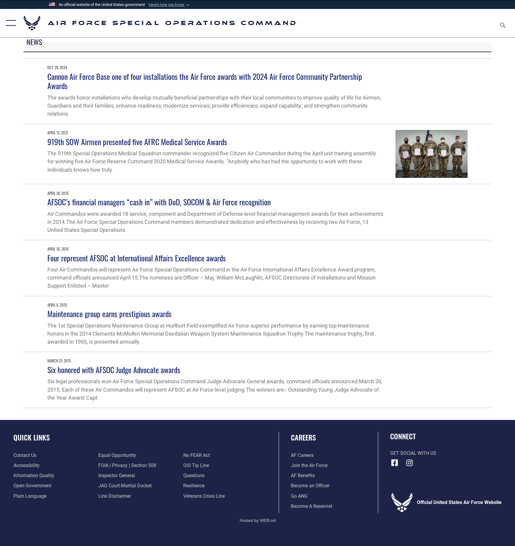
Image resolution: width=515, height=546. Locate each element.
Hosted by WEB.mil (258, 520)
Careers (303, 437)
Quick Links (31, 437)
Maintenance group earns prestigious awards (109, 313)
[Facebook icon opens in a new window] (394, 462)
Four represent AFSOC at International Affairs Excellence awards (136, 258)
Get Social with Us (413, 453)
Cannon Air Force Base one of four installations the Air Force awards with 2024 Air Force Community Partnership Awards (204, 81)
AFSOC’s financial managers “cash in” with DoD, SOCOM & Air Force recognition (159, 202)
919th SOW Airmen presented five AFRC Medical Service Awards (137, 142)
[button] (169, 5)
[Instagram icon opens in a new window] (409, 462)
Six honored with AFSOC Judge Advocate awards (113, 370)
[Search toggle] (503, 23)
